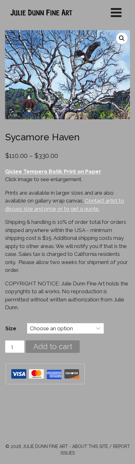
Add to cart (52, 346)
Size (10, 328)
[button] (121, 38)
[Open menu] (116, 12)
